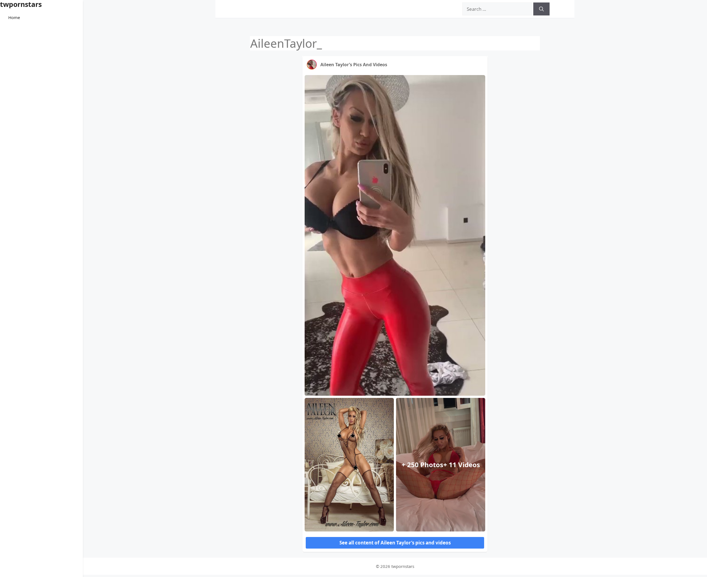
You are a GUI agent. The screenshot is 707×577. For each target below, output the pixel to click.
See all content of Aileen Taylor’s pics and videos (395, 542)
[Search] (541, 9)
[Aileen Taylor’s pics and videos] (312, 65)
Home (14, 17)
